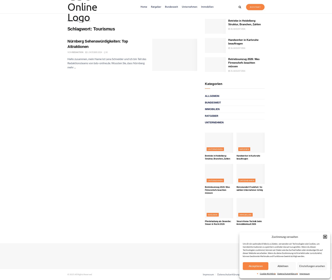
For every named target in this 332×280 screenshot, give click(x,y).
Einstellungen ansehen (312, 266)
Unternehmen (189, 6)
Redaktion (77, 52)
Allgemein (212, 96)
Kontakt (255, 7)
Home (144, 6)
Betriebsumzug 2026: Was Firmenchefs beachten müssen (244, 63)
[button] (325, 236)
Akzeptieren (256, 266)
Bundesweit (171, 6)
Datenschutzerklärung (287, 273)
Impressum (304, 273)
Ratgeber (156, 6)
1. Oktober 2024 (94, 52)
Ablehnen (283, 266)
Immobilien (207, 6)
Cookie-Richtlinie (268, 273)
